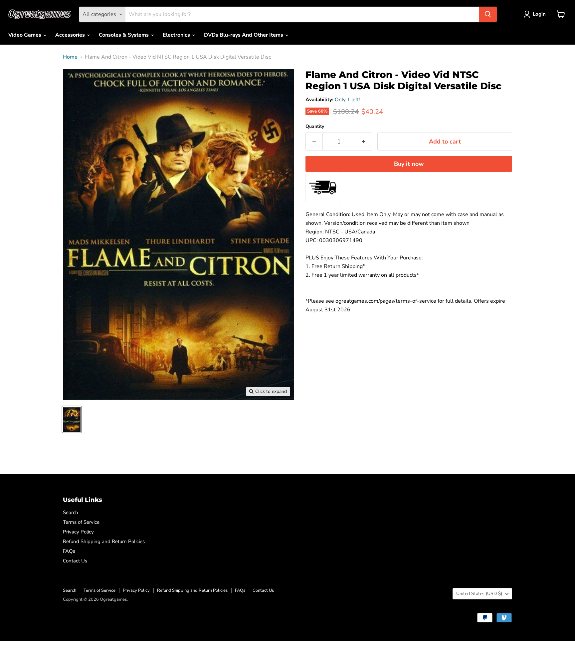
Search (70, 512)
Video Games (25, 35)
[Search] (488, 14)
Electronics (177, 35)
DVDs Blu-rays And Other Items (244, 35)
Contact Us (75, 560)
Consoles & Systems (124, 35)
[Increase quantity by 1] (363, 142)
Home (70, 57)
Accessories (70, 35)
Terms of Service (81, 522)
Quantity (314, 126)
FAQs (69, 551)
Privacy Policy (78, 531)
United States (479, 593)
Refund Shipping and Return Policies (104, 541)
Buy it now (409, 164)
